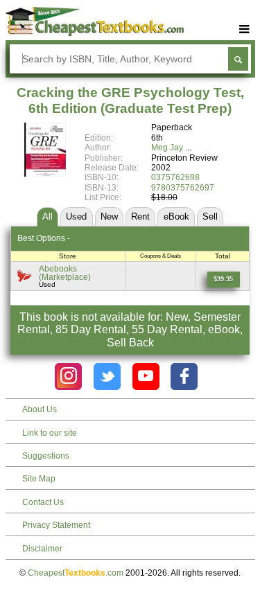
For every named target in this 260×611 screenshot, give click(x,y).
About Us (39, 409)
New (109, 216)
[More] (244, 29)
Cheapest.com (75, 573)
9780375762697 (182, 188)
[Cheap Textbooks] (95, 33)
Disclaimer (42, 549)
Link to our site (49, 433)
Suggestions (45, 456)
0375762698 (175, 177)
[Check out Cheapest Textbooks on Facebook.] (184, 376)
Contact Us (43, 502)
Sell (210, 216)
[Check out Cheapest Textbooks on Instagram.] (68, 376)
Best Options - (43, 238)
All (47, 216)
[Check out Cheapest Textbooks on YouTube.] (145, 376)
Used (76, 216)
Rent (140, 216)
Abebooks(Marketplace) (65, 272)
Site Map (38, 479)
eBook (176, 216)
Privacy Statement (56, 525)
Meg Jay (167, 147)
